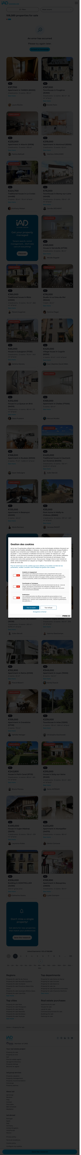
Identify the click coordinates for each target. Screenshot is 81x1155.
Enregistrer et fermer (39, 612)
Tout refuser (48, 607)
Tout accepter (31, 607)
